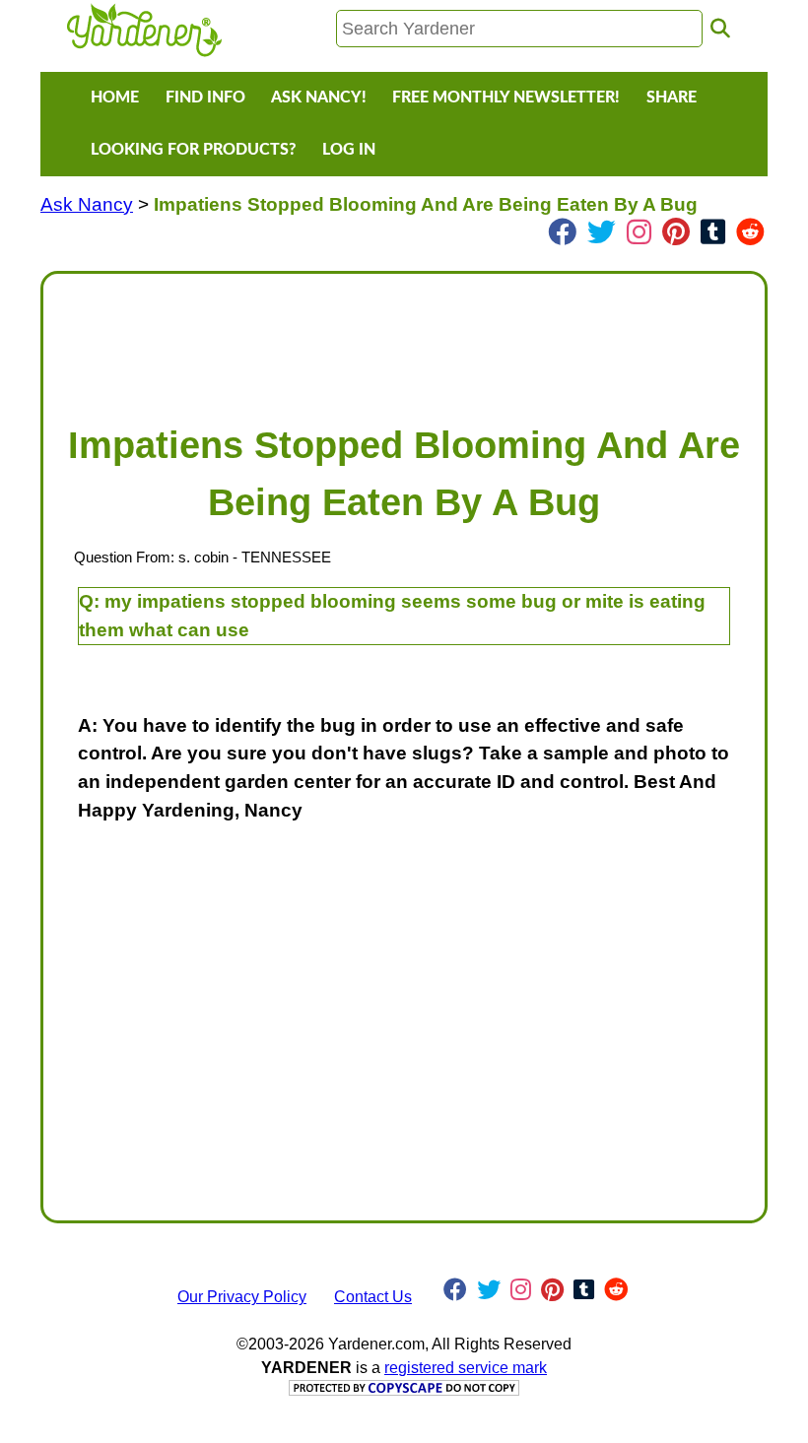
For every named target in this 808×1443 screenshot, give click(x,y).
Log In (348, 150)
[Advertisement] (404, 339)
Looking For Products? (193, 150)
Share (671, 97)
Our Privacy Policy (241, 1296)
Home (115, 97)
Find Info (205, 97)
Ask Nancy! (319, 97)
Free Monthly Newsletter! (506, 97)
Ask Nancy (86, 204)
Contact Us (373, 1296)
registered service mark (465, 1367)
